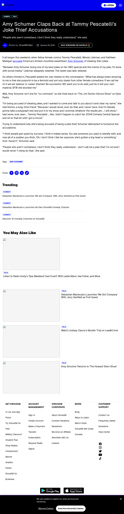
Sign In (31, 415)
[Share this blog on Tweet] (22, 173)
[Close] (120, 499)
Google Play (50, 491)
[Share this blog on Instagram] (17, 173)
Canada (78, 434)
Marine (8, 456)
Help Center (104, 432)
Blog (77, 412)
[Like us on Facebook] (101, 444)
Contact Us (103, 415)
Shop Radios (11, 445)
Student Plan (11, 440)
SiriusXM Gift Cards (84, 428)
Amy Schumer (75, 61)
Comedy (6, 17)
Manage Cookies (46, 508)
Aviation (9, 462)
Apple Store (74, 491)
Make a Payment (36, 426)
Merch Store (81, 423)
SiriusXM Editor (26, 45)
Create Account (35, 420)
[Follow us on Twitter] (101, 451)
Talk (15, 17)
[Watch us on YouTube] (101, 455)
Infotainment (11, 451)
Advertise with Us (60, 437)
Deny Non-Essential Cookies (70, 508)
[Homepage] (11, 5)
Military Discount (13, 434)
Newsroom (57, 426)
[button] (120, 5)
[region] (62, 504)
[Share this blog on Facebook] (11, 173)
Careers (55, 443)
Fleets (8, 468)
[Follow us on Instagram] (101, 447)
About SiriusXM (59, 415)
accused (17, 61)
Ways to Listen (82, 417)
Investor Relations (60, 420)
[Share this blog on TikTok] (27, 173)
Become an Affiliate (61, 432)
